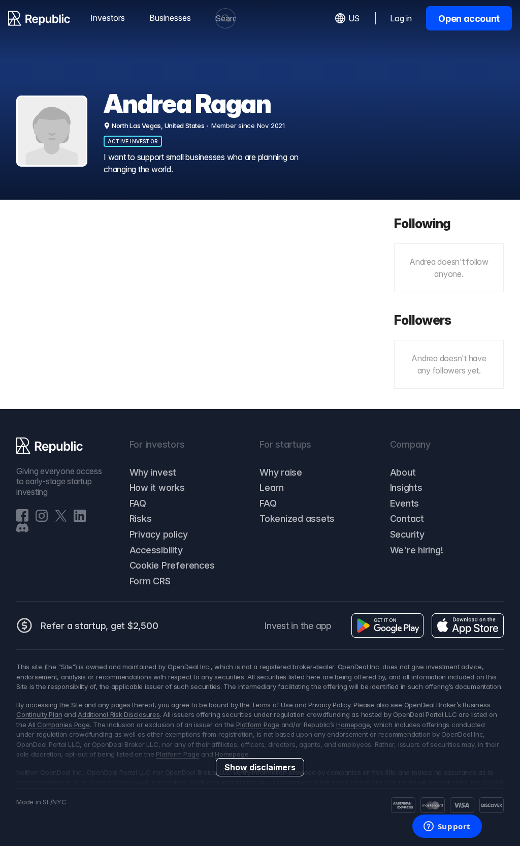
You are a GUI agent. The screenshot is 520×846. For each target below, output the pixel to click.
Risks (140, 518)
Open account (469, 18)
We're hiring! (416, 550)
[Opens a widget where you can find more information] (447, 827)
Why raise (280, 472)
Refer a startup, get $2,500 (99, 625)
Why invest (153, 472)
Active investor (133, 141)
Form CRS (150, 581)
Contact (407, 518)
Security (407, 534)
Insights (406, 487)
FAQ (137, 503)
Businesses (170, 18)
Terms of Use (271, 705)
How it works (157, 487)
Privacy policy (158, 534)
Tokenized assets (297, 518)
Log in (401, 18)
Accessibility (156, 550)
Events (404, 503)
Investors (107, 18)
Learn (271, 487)
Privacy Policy (329, 705)
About (403, 472)
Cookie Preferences (172, 565)
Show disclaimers (260, 767)
